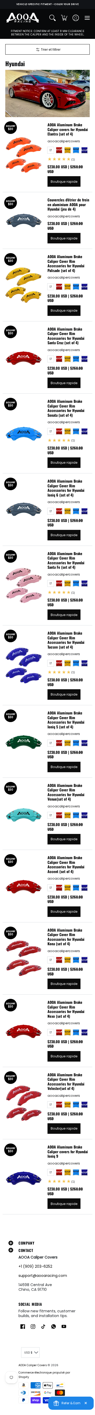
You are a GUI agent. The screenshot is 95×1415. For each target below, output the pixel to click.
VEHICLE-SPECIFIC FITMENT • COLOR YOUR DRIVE (47, 4)
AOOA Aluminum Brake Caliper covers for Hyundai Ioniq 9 (68, 1151)
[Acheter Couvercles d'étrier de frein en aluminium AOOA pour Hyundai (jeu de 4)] (23, 220)
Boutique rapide (64, 181)
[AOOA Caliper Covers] (22, 18)
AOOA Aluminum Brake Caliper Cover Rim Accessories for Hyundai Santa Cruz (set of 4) (66, 336)
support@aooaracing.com (42, 1275)
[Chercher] (52, 18)
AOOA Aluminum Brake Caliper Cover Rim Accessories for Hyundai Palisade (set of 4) (66, 263)
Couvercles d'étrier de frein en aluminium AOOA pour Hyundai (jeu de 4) (68, 204)
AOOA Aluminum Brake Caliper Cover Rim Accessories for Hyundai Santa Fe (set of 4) (66, 560)
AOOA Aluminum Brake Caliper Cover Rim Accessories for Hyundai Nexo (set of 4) (66, 1009)
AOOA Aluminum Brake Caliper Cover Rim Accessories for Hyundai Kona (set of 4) (66, 937)
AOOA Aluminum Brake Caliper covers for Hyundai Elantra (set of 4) (68, 129)
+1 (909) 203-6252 (35, 1266)
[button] (64, 18)
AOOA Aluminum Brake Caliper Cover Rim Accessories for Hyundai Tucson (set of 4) (66, 640)
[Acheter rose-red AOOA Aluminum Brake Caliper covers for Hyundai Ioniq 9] (23, 1176)
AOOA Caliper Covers (32, 1365)
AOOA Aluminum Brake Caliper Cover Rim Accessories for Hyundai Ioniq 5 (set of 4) (66, 719)
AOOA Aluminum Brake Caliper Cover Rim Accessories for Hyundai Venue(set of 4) (66, 792)
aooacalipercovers (64, 141)
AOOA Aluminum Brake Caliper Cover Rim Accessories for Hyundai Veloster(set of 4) (66, 1081)
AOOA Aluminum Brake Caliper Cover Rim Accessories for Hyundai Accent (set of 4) (66, 864)
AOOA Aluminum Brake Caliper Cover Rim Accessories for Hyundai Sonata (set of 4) (66, 408)
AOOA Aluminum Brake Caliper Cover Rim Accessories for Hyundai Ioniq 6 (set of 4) (66, 488)
